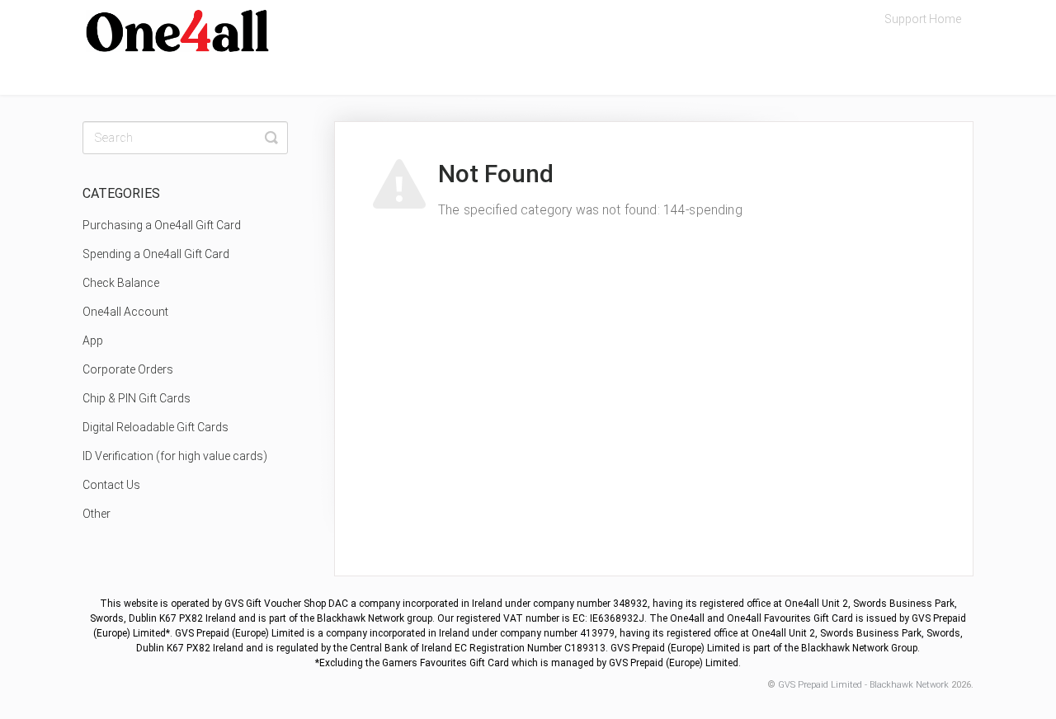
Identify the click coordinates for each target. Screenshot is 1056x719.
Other (96, 513)
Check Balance (120, 282)
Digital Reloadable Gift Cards (155, 427)
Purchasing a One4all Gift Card (161, 225)
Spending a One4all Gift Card (155, 254)
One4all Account (125, 311)
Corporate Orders (127, 369)
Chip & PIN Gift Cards (136, 398)
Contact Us (111, 484)
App (92, 340)
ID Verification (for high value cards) (174, 456)
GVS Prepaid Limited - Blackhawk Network (863, 684)
